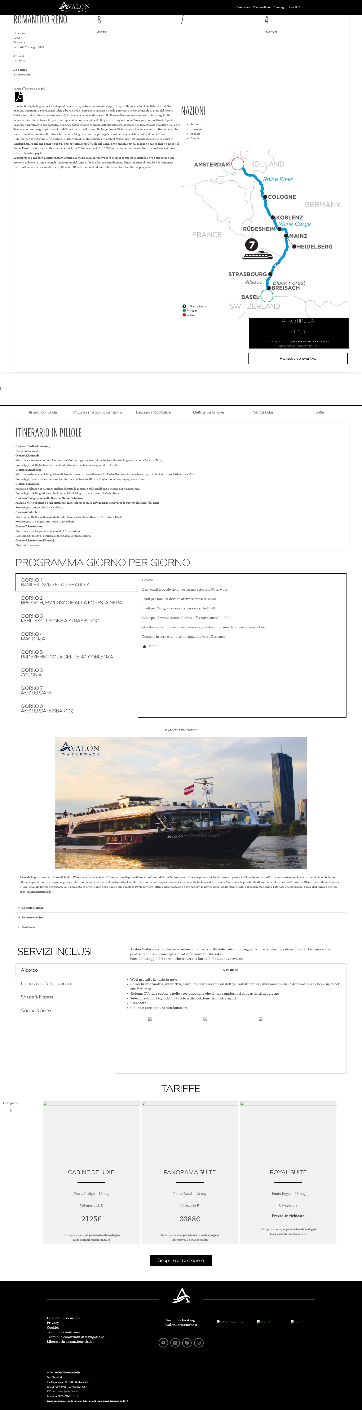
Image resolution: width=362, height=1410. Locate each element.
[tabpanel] (242, 613)
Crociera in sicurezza (64, 1318)
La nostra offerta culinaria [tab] (47, 983)
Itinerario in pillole (43, 412)
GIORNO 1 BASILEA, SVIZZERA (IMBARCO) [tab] (55, 582)
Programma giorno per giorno (98, 412)
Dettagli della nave (208, 412)
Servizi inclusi (263, 412)
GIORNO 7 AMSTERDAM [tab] (36, 691)
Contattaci (243, 7)
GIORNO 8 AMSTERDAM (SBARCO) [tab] (47, 709)
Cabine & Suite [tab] (36, 1010)
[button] (181, 908)
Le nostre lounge (32, 908)
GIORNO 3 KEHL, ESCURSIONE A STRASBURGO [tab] (60, 618)
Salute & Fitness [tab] (37, 997)
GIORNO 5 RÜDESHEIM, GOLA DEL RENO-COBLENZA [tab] (67, 654)
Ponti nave (28, 927)
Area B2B (294, 7)
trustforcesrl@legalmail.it (65, 1391)
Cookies (53, 1327)
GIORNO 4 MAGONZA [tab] (33, 636)
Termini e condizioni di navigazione (76, 1337)
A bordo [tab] (29, 970)
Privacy (53, 1323)
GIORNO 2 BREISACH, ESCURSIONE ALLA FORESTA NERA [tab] (71, 600)
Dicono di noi (262, 7)
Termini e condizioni (63, 1332)
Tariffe (319, 412)
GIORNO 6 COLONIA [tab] (32, 672)
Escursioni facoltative (153, 412)
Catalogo (279, 7)
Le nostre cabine (32, 917)
